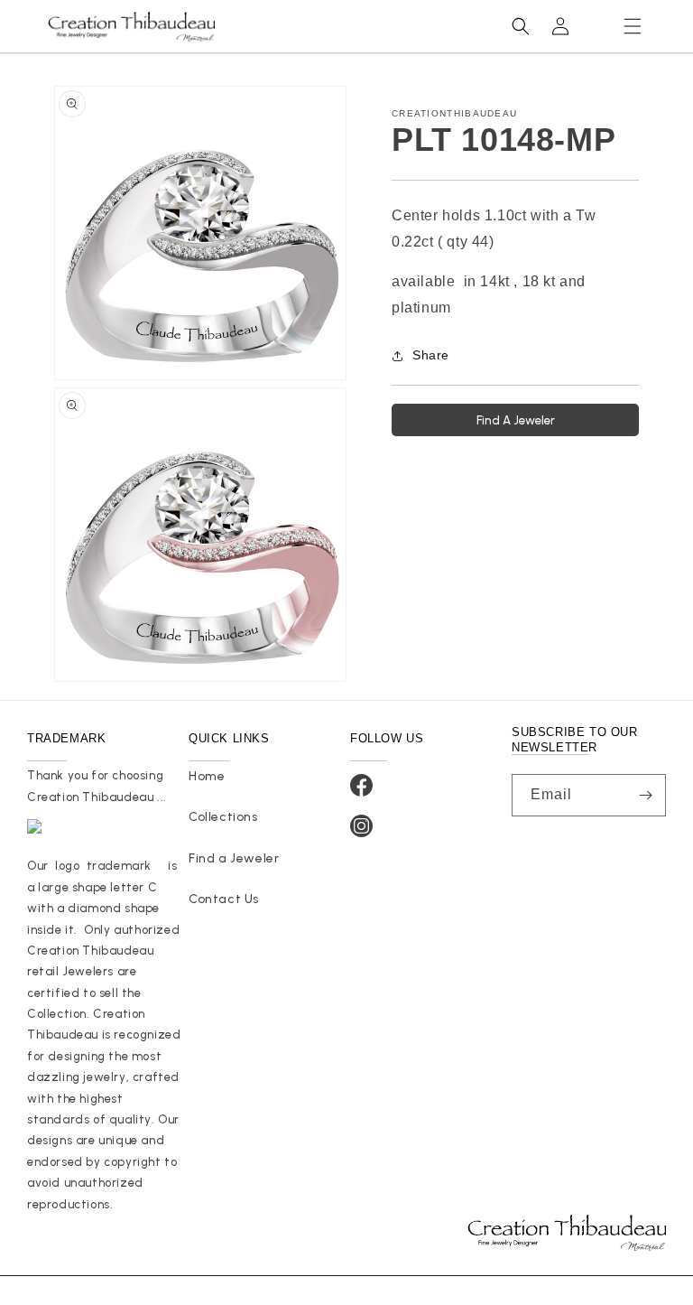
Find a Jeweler (234, 858)
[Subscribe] (645, 795)
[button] (632, 26)
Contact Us (224, 899)
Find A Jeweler (515, 420)
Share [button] (430, 355)
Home (207, 776)
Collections (223, 817)
